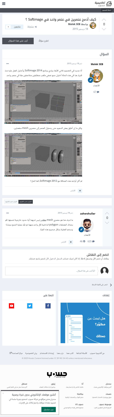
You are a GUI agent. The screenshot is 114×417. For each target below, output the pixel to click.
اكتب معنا (69, 353)
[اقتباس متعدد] (80, 191)
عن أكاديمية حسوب (97, 353)
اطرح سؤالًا (44, 41)
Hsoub (31, 358)
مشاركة (31, 27)
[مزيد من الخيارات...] (8, 64)
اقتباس (72, 190)
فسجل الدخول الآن (54, 259)
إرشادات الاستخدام (47, 353)
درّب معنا (60, 353)
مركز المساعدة (17, 353)
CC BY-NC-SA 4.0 (61, 358)
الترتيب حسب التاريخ (11, 201)
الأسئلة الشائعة (81, 353)
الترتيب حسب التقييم (25, 201)
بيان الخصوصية (31, 353)
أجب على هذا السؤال (18, 41)
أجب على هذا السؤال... (84, 271)
